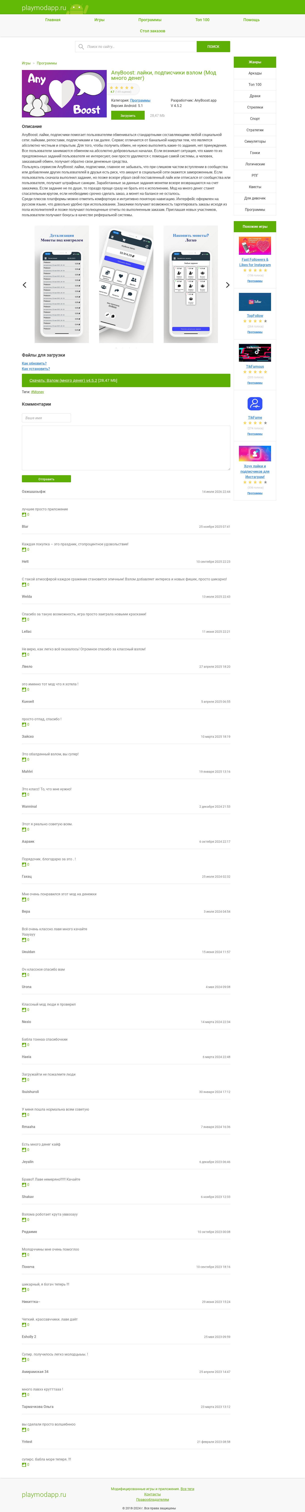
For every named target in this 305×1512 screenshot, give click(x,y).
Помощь (251, 19)
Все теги (187, 1489)
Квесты (255, 187)
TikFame (255, 417)
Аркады (255, 73)
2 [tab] (123, 348)
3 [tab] (129, 348)
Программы (149, 19)
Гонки (255, 153)
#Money (37, 392)
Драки (255, 96)
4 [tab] (136, 348)
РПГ (255, 175)
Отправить (46, 479)
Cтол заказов (152, 31)
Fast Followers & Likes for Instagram (255, 262)
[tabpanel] (126, 285)
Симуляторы (255, 141)
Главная (53, 19)
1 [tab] (116, 348)
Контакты (152, 1494)
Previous (24, 285)
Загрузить (128, 115)
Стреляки (255, 107)
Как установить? (36, 369)
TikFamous (255, 366)
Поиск (213, 47)
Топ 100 (202, 19)
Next (228, 285)
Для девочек (255, 198)
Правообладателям (152, 1500)
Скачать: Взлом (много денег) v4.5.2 (63, 380)
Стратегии (255, 130)
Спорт (255, 119)
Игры (99, 19)
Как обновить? (34, 363)
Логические (255, 164)
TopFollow (255, 316)
